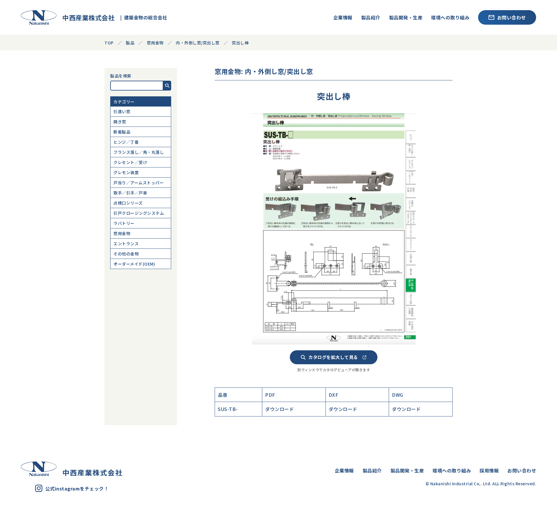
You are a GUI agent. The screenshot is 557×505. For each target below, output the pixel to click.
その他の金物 (126, 254)
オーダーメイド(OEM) (134, 264)
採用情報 (489, 470)
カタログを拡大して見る (333, 357)
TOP (109, 43)
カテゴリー (124, 101)
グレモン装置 (126, 172)
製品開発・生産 (406, 17)
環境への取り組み (450, 17)
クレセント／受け (130, 162)
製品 (130, 43)
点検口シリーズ (128, 203)
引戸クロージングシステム (138, 213)
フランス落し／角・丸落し (138, 152)
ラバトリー (124, 223)
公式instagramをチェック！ (77, 488)
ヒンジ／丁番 (126, 142)
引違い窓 (121, 111)
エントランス (126, 243)
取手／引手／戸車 (130, 193)
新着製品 (121, 132)
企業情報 (342, 17)
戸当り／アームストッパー (138, 182)
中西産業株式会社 (85, 17)
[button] (167, 86)
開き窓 (119, 122)
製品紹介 (370, 17)
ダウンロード (279, 408)
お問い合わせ (511, 17)
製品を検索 (120, 76)
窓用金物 (121, 233)
